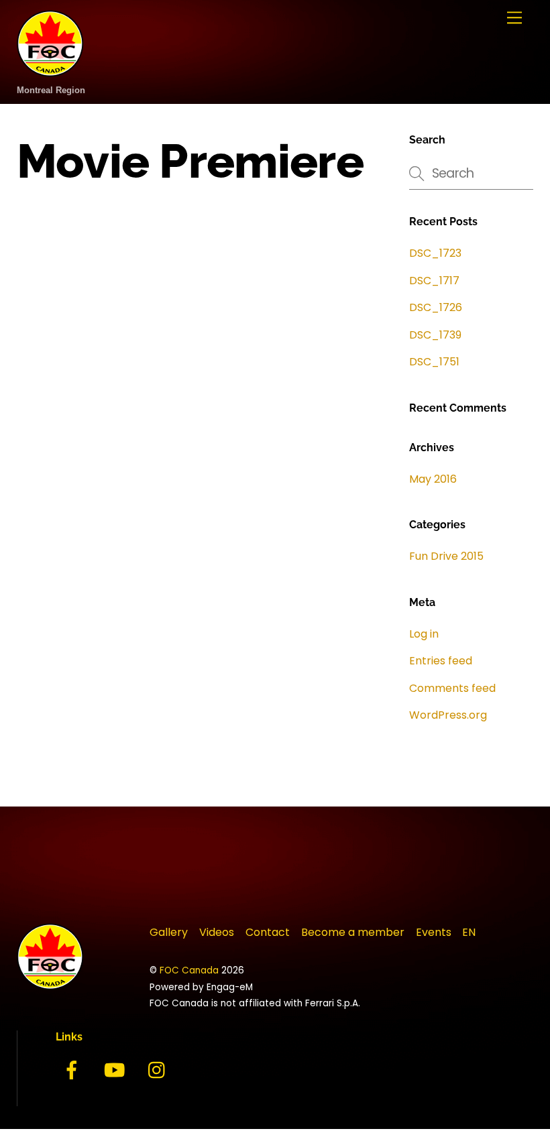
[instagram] (160, 1070)
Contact (267, 932)
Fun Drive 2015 (446, 556)
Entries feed (440, 660)
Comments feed (452, 688)
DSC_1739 (435, 335)
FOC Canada (189, 970)
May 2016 (433, 479)
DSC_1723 (435, 253)
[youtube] (117, 1070)
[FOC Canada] (50, 69)
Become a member (352, 932)
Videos (216, 932)
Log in (424, 634)
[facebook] (74, 1070)
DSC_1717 (434, 280)
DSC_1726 (435, 307)
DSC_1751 (434, 361)
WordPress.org (448, 715)
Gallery (169, 932)
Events (433, 932)
